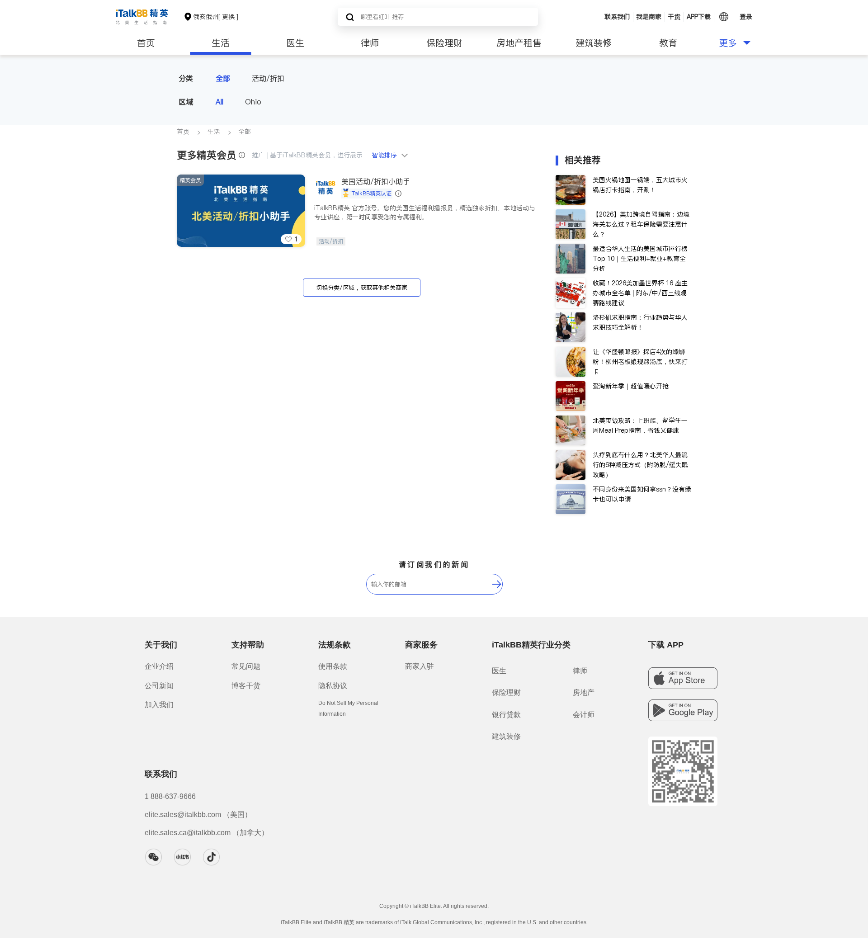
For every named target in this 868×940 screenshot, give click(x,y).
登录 (746, 16)
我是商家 (648, 16)
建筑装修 (594, 43)
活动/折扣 (268, 78)
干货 (674, 16)
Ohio (253, 102)
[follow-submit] (496, 584)
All (219, 102)
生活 (221, 43)
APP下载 (699, 16)
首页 (146, 43)
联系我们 (617, 16)
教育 (668, 43)
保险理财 (444, 43)
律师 (370, 43)
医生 (295, 43)
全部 (223, 78)
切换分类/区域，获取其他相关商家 (361, 287)
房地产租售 (519, 43)
